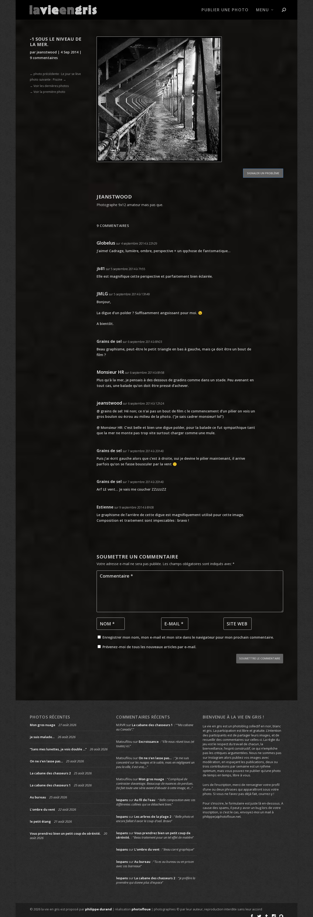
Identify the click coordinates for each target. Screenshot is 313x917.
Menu (262, 10)
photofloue (141, 909)
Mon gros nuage (42, 725)
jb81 (101, 268)
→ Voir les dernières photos (49, 86)
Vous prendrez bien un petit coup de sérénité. (65, 833)
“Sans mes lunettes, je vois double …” (58, 749)
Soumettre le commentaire (259, 658)
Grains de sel (109, 341)
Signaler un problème (263, 173)
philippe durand (98, 909)
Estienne (105, 507)
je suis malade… (42, 737)
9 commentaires (44, 57)
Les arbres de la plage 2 (152, 816)
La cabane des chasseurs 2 (50, 773)
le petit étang (40, 821)
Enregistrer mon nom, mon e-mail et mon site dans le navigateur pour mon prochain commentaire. (188, 637)
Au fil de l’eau (144, 800)
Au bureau (38, 797)
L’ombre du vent (42, 809)
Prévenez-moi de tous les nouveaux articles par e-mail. (149, 646)
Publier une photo (225, 10)
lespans (122, 800)
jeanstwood (47, 52)
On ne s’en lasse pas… (46, 761)
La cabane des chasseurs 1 (50, 785)
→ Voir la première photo (47, 92)
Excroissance (149, 741)
